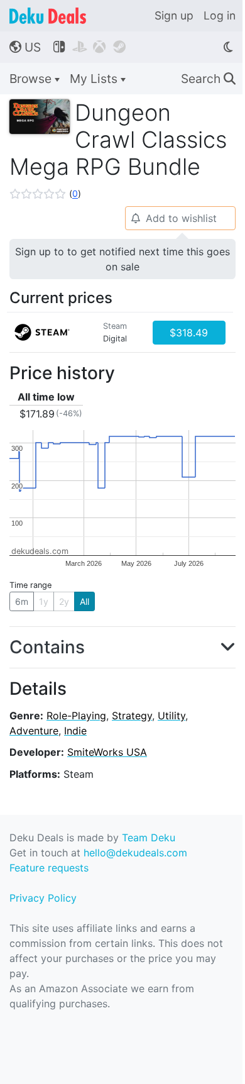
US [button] (25, 47)
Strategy (132, 715)
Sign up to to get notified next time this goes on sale (122, 259)
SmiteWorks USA (107, 752)
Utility (171, 715)
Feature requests (49, 867)
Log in (220, 15)
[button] (45, 193)
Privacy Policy (43, 898)
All (84, 601)
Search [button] (208, 78)
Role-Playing (76, 715)
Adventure (33, 730)
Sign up (174, 15)
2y (64, 601)
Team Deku (148, 837)
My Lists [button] (95, 78)
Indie (75, 730)
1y (43, 601)
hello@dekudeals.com (135, 852)
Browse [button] (32, 78)
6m (21, 601)
